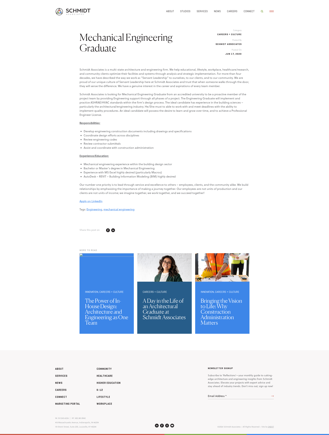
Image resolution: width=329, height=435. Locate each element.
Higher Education (109, 382)
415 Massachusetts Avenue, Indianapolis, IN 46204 (77, 422)
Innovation (91, 291)
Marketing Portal (67, 403)
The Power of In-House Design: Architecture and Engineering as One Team (106, 311)
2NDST (271, 426)
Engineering (94, 209)
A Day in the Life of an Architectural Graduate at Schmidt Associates (164, 309)
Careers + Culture (229, 34)
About (170, 11)
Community (104, 368)
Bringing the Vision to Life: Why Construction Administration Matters (221, 311)
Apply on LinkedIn (91, 201)
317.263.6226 (63, 418)
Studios (185, 11)
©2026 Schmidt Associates (229, 426)
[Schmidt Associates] (72, 11)
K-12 (100, 389)
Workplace (104, 403)
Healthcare (105, 375)
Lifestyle (103, 397)
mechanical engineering (119, 209)
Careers (232, 11)
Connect (249, 11)
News (217, 11)
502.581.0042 (80, 418)
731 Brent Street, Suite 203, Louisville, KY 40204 (75, 426)
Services (202, 11)
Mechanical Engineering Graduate (126, 42)
